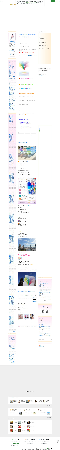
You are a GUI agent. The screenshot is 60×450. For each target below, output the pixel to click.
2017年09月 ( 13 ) (11, 224)
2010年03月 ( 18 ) (11, 319)
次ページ (31, 135)
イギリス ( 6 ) (11, 70)
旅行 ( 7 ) (10, 96)
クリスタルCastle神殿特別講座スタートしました (12, 349)
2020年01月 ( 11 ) (11, 195)
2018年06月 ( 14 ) (11, 215)
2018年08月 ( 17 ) (11, 213)
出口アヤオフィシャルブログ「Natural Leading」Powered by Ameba (45, 292)
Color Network (41, 319)
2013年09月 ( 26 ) (11, 275)
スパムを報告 (24, 449)
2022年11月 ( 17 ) (11, 159)
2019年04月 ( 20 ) (11, 204)
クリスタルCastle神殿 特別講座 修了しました (12, 345)
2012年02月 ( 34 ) (11, 295)
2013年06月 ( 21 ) (11, 278)
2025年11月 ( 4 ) (11, 122)
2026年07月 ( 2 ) (11, 115)
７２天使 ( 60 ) (11, 88)
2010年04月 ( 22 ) (11, 318)
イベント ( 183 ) (11, 74)
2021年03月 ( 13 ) (11, 180)
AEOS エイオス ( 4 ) (11, 94)
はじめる (15, 443)
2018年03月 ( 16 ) (11, 218)
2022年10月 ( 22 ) (11, 160)
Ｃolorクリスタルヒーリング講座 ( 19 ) (12, 65)
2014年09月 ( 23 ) (11, 262)
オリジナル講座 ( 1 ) (11, 107)
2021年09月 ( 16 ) (11, 174)
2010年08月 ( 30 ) (11, 314)
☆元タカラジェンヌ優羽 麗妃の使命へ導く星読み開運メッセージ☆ (45, 333)
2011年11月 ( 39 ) (11, 298)
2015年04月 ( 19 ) (11, 255)
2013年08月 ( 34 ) (11, 276)
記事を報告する (34, 301)
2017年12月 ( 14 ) (11, 221)
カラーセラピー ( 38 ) (11, 63)
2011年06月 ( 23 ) (11, 303)
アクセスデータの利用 (38, 449)
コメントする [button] (28, 295)
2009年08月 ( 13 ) (11, 326)
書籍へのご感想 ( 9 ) (11, 97)
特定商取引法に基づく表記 (45, 449)
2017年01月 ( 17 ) (11, 233)
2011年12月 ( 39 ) (11, 297)
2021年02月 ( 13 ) (11, 181)
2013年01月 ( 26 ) (11, 283)
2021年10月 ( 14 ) (11, 173)
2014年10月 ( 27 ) (11, 261)
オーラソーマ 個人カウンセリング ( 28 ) (12, 99)
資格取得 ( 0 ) (11, 108)
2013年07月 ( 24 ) (11, 277)
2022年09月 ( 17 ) (11, 161)
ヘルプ (51, 449)
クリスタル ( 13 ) (11, 102)
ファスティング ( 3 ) (11, 95)
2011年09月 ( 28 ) (11, 300)
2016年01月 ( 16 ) (11, 245)
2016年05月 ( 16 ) (11, 241)
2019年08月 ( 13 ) (11, 200)
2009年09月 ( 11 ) (11, 325)
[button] (58, 444)
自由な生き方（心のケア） (42, 285)
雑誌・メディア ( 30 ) (11, 84)
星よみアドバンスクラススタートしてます (12, 350)
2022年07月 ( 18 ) (11, 163)
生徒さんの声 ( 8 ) (11, 93)
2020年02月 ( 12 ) (11, 194)
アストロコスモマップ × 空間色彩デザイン (12, 341)
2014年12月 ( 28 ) (11, 259)
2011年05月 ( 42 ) (11, 304)
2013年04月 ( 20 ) (11, 280)
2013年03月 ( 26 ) (11, 281)
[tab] (12, 397)
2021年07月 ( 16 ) (11, 176)
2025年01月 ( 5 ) (11, 132)
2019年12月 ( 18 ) (11, 196)
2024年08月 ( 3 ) (11, 137)
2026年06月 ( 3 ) (11, 116)
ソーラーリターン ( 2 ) (12, 109)
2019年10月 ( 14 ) (11, 198)
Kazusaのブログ (41, 324)
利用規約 (33, 449)
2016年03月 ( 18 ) (11, 243)
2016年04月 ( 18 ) (11, 242)
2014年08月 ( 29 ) (11, 263)
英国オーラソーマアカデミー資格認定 (15, 4)
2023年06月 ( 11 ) (11, 152)
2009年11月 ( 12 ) (11, 323)
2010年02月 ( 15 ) (11, 320)
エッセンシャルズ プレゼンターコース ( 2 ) (12, 101)
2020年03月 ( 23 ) (11, 193)
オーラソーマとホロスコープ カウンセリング (12, 352)
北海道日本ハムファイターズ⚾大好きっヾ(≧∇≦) (45, 335)
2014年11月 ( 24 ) (11, 260)
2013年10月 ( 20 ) (11, 274)
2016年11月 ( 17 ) (11, 235)
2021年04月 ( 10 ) (11, 179)
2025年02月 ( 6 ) (11, 131)
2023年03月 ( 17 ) (11, 155)
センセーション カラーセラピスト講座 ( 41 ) (12, 80)
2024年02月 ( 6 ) (11, 143)
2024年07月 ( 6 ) (11, 138)
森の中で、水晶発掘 (11, 356)
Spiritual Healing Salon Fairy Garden (43, 283)
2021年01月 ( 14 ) (11, 182)
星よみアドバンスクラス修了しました (12, 343)
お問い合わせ (29, 449)
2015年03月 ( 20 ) (11, 256)
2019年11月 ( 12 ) (11, 197)
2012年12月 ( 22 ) (11, 284)
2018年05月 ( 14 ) (11, 216)
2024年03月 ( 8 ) (11, 142)
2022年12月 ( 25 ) (11, 158)
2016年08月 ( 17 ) (11, 238)
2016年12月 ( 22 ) (11, 234)
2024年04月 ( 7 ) (11, 141)
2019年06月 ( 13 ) (11, 202)
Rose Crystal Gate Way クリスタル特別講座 (12, 354)
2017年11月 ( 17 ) (11, 222)
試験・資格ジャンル (11, 50)
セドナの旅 (10, 355)
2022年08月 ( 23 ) (11, 162)
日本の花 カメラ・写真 (42, 294)
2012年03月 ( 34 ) (11, 294)
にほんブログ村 (20, 259)
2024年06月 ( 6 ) (11, 139)
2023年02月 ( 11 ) (11, 156)
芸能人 (17, 397)
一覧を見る (49, 299)
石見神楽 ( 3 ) (11, 103)
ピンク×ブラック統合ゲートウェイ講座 (12, 338)
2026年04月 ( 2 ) (11, 117)
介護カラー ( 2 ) (11, 104)
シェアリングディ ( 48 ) (12, 89)
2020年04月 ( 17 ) (11, 192)
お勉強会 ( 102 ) (11, 75)
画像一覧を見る (14, 362)
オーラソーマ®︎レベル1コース (23, 142)
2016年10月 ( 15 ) (11, 236)
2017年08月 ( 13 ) (11, 225)
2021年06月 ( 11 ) (11, 177)
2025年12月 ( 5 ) (11, 121)
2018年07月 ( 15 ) (11, 214)
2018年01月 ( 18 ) (11, 220)
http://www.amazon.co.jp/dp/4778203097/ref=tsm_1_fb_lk (27, 55)
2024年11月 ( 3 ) (11, 134)
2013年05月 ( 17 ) (11, 279)
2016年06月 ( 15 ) (11, 240)
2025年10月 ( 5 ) (11, 123)
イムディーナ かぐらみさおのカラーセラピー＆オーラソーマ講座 (12, 41)
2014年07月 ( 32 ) (11, 264)
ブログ (22, 303)
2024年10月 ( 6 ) (11, 135)
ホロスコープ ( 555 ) (11, 92)
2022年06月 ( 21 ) (11, 164)
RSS (40, 345)
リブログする (34, 295)
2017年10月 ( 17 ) (11, 223)
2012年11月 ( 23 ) (11, 285)
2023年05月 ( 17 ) (11, 153)
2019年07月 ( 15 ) (11, 201)
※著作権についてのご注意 (41, 346)
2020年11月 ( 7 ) (11, 184)
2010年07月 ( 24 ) (11, 315)
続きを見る (14, 46)
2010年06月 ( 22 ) (11, 316)
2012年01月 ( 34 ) (11, 296)
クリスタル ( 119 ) (11, 66)
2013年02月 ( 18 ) (11, 282)
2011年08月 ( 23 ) (11, 301)
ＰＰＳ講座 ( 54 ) (11, 67)
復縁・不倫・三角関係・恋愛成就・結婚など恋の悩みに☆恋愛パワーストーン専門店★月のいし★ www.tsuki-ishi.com (45, 328)
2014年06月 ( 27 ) (11, 265)
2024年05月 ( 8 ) (11, 140)
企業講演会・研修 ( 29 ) (12, 71)
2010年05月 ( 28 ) (11, 317)
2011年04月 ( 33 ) (11, 305)
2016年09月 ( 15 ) (11, 237)
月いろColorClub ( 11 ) (12, 87)
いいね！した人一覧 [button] (34, 297)
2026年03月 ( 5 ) (11, 118)
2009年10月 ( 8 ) (11, 324)
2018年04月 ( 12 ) (11, 217)
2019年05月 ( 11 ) (11, 203)
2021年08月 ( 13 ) (11, 175)
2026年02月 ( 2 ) (11, 119)
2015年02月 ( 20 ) (11, 257)
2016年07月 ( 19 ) (11, 239)
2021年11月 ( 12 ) (11, 172)
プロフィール (11, 42)
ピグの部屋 (14, 42)
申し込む (44, 443)
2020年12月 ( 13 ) (11, 183)
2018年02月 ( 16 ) (11, 219)
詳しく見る (30, 443)
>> (46, 306)
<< (43, 306)
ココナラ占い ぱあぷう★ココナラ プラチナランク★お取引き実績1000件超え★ (45, 290)
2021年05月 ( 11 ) (11, 178)
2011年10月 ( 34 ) (11, 299)
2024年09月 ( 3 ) (11, 136)
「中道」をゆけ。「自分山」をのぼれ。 (44, 281)
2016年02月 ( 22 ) (11, 244)
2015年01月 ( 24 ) (11, 258)
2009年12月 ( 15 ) (11, 322)
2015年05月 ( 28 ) (11, 254)
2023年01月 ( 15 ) (11, 157)
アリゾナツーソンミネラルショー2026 (12, 358)
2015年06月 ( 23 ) (11, 253)
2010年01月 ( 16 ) (11, 321)
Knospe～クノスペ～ (41, 331)
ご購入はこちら (41, 75)
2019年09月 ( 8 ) (11, 199)
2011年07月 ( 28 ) (11, 302)
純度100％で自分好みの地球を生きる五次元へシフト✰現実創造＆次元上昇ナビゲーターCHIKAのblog (45, 326)
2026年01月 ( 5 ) (11, 120)
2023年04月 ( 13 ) (11, 154)
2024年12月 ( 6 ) (11, 133)
